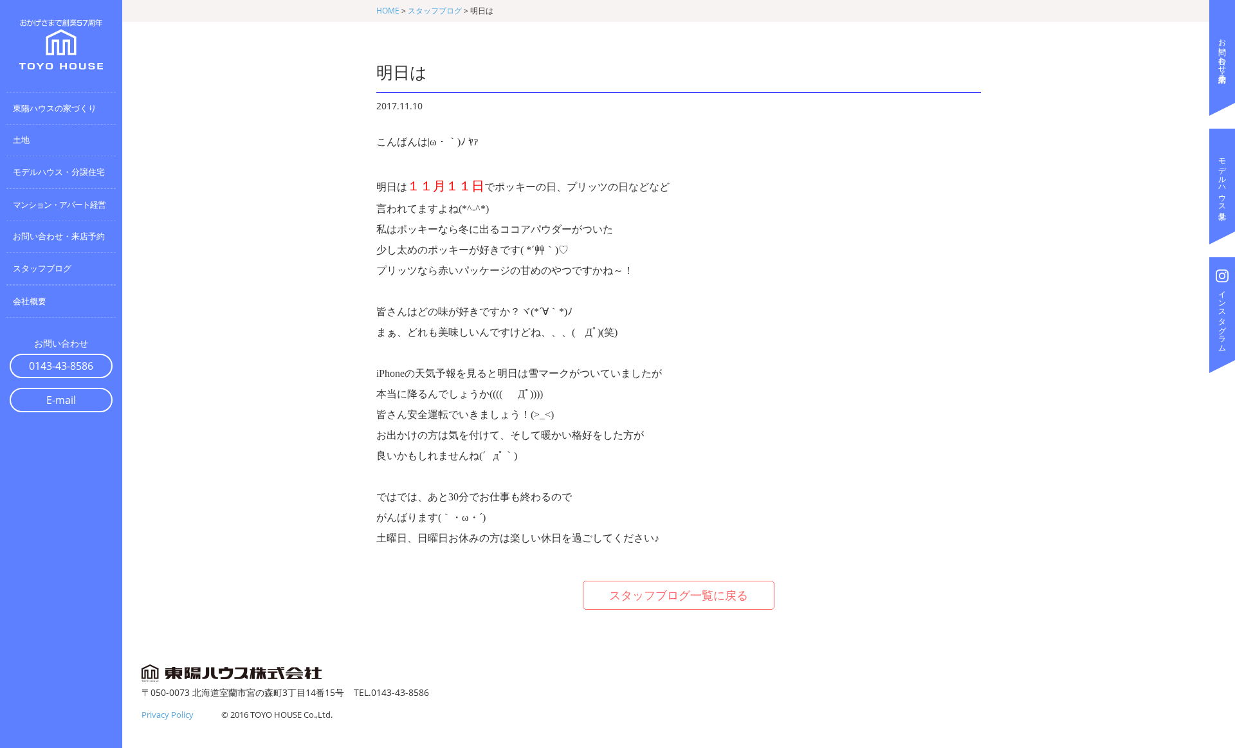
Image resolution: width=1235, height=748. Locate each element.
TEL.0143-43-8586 (391, 692)
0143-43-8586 (61, 366)
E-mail (61, 400)
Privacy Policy (168, 714)
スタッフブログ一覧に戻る (678, 595)
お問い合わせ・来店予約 (1222, 51)
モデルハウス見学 (1222, 180)
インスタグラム (1222, 317)
